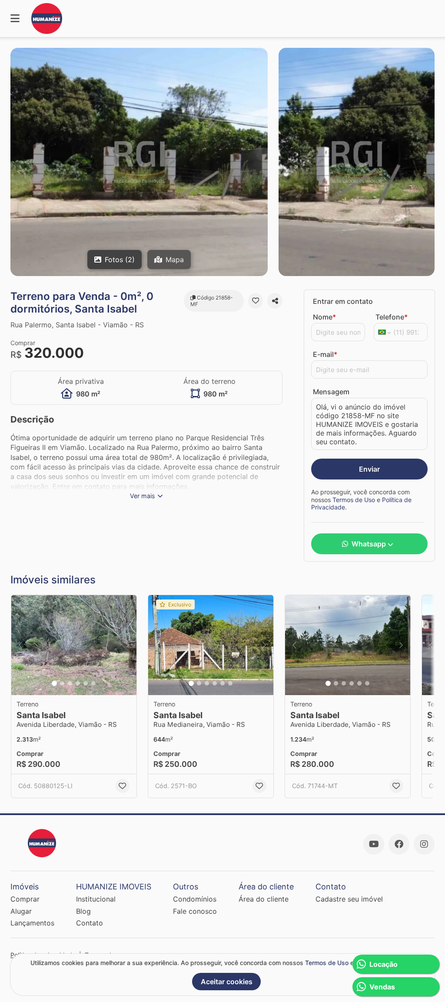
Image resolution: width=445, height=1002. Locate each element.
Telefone (391, 317)
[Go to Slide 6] (93, 683)
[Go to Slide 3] (70, 683)
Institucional (96, 899)
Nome (324, 317)
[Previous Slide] (20, 645)
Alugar (21, 911)
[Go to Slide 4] (78, 683)
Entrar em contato (343, 301)
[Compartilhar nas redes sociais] (274, 301)
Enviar (369, 469)
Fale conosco (195, 911)
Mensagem (331, 391)
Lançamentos (32, 923)
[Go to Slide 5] (85, 683)
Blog (83, 911)
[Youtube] (373, 844)
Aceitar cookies (226, 981)
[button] (73, 645)
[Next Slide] (127, 645)
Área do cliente (264, 899)
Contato (89, 923)
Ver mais (142, 495)
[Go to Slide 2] (62, 683)
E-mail (325, 354)
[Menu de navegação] (15, 18)
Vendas (382, 986)
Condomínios (194, 899)
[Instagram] (424, 844)
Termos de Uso (353, 499)
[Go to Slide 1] (54, 683)
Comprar (25, 899)
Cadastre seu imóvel (349, 899)
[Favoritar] (255, 301)
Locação (383, 964)
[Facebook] (399, 844)
